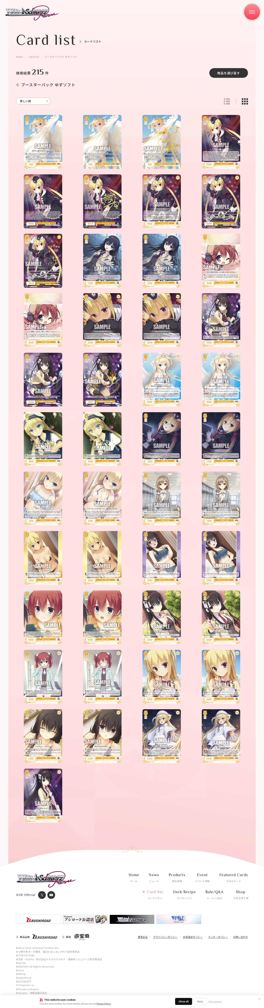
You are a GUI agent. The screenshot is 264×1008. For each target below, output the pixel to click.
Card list (34, 57)
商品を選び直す (228, 73)
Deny (200, 1001)
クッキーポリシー (218, 937)
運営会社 (143, 937)
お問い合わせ (240, 937)
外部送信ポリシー (193, 937)
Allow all (184, 1001)
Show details (215, 1001)
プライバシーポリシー (165, 937)
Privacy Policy (104, 1003)
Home (19, 57)
